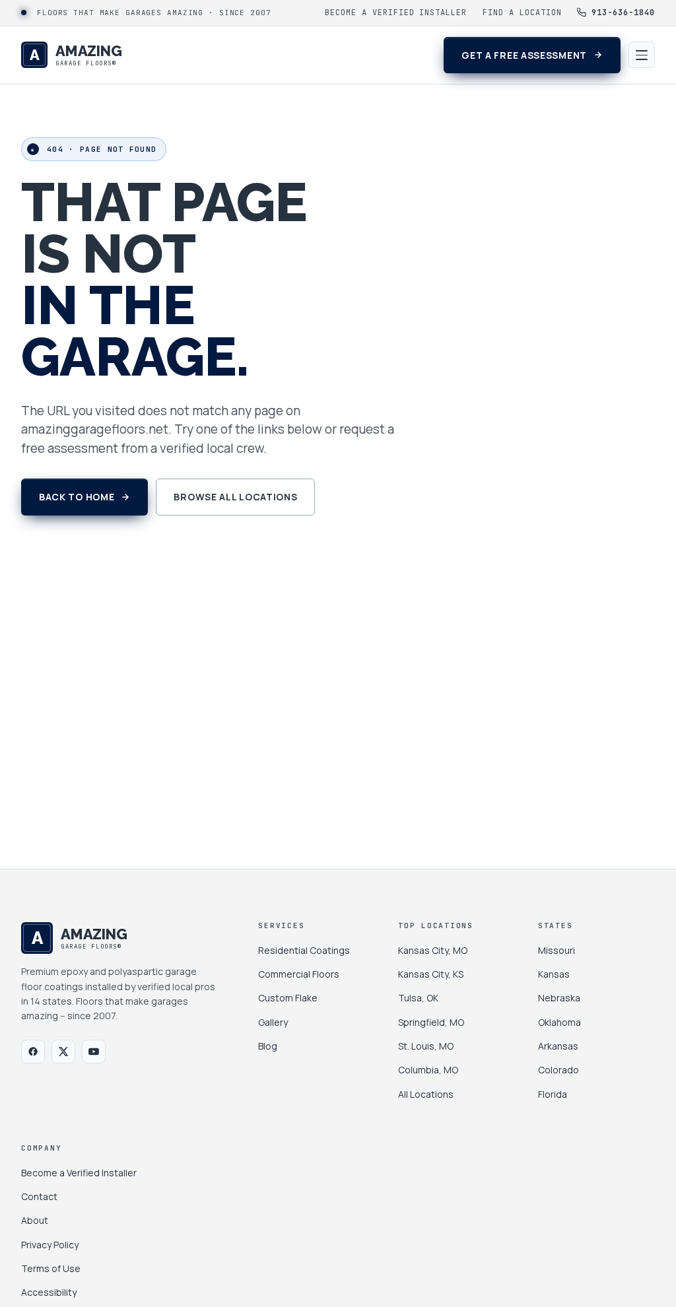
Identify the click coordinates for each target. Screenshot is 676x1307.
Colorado (558, 1069)
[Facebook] (33, 1051)
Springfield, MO (431, 1022)
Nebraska (559, 997)
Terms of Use (51, 1268)
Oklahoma (559, 1022)
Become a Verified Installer (396, 12)
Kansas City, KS (430, 974)
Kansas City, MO (432, 950)
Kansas (554, 974)
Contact (39, 1196)
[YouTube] (94, 1051)
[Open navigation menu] (641, 55)
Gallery (273, 1022)
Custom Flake (288, 997)
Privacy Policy (50, 1244)
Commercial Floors (298, 974)
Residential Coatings (304, 950)
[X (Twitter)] (63, 1051)
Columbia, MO (428, 1069)
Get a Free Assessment (524, 55)
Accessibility (49, 1292)
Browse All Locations (235, 496)
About (34, 1220)
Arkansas (558, 1046)
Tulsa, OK (418, 997)
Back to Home (76, 496)
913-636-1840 (623, 12)
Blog (267, 1046)
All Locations (426, 1094)
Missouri (556, 950)
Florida (552, 1094)
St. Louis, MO (426, 1046)
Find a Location (522, 12)
